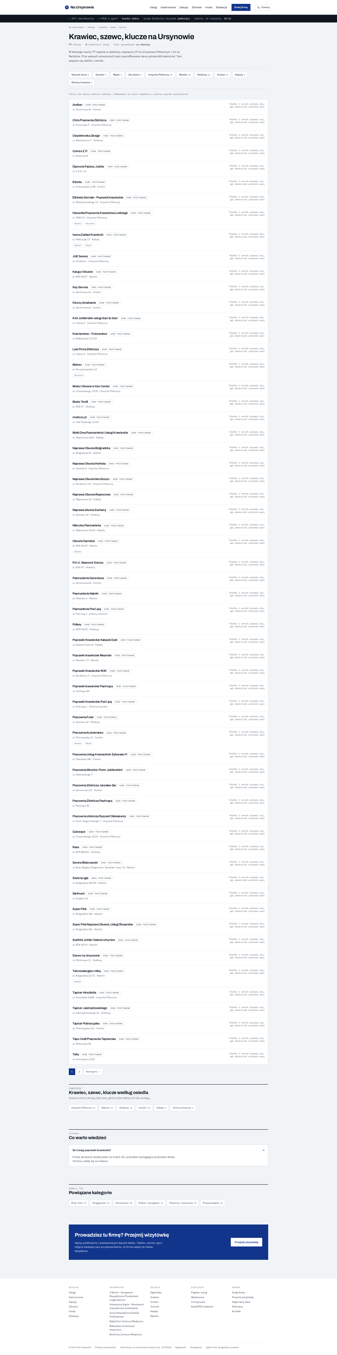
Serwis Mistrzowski (85, 862)
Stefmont (78, 893)
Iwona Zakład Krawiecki (87, 234)
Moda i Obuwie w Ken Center (91, 386)
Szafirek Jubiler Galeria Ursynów (93, 940)
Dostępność (196, 1347)
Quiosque (78, 831)
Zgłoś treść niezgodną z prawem (222, 1347)
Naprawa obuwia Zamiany (89, 510)
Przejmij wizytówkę (246, 1242)
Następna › (93, 1071)
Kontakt (236, 1311)
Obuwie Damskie (83, 541)
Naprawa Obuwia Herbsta (88, 463)
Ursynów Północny (160, 74)
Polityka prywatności (105, 1347)
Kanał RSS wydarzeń (202, 1306)
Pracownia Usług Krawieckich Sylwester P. (100, 754)
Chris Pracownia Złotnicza (89, 120)
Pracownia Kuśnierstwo (87, 732)
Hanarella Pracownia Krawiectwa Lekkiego (100, 213)
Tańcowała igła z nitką (86, 971)
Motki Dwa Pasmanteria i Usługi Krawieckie (100, 432)
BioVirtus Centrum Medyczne (126, 1334)
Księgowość (100, 1202)
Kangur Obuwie (82, 271)
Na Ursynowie (80, 7)
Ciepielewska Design (86, 135)
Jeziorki (154, 1306)
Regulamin (180, 1347)
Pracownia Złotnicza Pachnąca (92, 800)
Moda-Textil (80, 401)
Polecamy (237, 1306)
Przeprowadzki (213, 1202)
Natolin (185, 74)
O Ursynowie (198, 1302)
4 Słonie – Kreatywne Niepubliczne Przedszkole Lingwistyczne (124, 1296)
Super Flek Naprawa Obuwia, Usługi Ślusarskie (102, 924)
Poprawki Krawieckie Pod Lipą (92, 701)
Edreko (77, 182)
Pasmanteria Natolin (85, 593)
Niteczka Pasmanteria (86, 525)
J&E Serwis (80, 256)
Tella (75, 1054)
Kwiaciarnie (124, 1202)
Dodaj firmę (241, 7)
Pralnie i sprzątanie (150, 1202)
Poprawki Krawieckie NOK (89, 670)
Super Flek (79, 909)
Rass (75, 847)
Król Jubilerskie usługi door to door (95, 318)
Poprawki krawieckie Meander (92, 655)
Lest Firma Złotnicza (85, 349)
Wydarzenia (197, 1297)
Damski (101, 74)
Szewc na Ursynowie (86, 955)
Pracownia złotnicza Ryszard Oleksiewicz (99, 816)
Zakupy (183, 7)
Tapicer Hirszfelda (84, 992)
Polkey (76, 624)
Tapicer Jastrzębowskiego (89, 1008)
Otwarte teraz (80, 74)
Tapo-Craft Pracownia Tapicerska (94, 1039)
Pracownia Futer (83, 717)
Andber (77, 104)
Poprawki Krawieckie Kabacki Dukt (94, 640)
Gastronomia (168, 7)
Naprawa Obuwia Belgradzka (91, 448)
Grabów (154, 1297)
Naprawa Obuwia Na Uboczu (91, 479)
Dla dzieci (135, 74)
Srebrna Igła (80, 878)
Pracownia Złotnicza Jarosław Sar (94, 785)
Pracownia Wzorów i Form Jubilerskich (97, 770)
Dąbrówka (155, 1292)
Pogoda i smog (199, 1292)
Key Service (80, 287)
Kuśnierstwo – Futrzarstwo (89, 333)
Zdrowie (197, 7)
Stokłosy (203, 74)
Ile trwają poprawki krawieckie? (91, 1150)
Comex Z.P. (80, 151)
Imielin (222, 74)
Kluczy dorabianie (84, 302)
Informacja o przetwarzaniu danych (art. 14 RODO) (145, 1347)
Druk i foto (78, 1202)
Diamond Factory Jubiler (88, 166)
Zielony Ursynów (81, 82)
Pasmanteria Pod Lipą (86, 609)
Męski (117, 74)
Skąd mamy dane (241, 1302)
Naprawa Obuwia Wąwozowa (91, 494)
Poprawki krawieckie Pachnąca (92, 686)
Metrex (77, 364)
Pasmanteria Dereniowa (88, 578)
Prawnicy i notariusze (182, 1202)
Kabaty (240, 74)
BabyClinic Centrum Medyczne (126, 1321)
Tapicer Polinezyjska (86, 1023)
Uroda (208, 7)
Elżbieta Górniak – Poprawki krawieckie (97, 197)
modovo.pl (79, 417)
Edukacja (221, 7)
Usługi (153, 7)
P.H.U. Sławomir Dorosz (87, 562)
